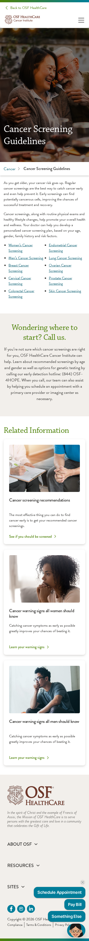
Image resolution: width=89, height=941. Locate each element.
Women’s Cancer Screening (20, 247)
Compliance (14, 924)
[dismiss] (82, 882)
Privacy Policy (64, 924)
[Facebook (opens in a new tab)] (11, 909)
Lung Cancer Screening (65, 258)
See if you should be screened (30, 536)
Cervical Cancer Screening (19, 280)
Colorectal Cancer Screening (21, 293)
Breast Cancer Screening (18, 268)
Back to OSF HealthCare (28, 8)
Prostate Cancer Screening (60, 280)
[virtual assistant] (76, 930)
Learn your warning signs (26, 647)
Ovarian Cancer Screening (60, 268)
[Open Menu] (81, 20)
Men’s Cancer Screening (25, 258)
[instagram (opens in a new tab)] (21, 909)
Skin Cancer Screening (65, 291)
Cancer (10, 169)
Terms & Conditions (38, 924)
